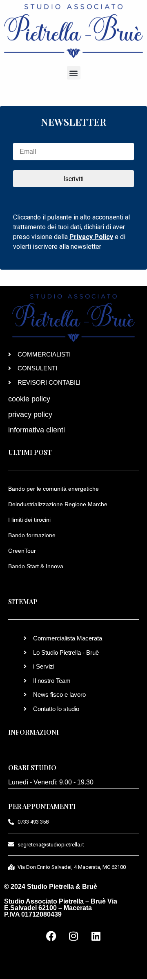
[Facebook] (51, 936)
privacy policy (30, 414)
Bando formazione (32, 535)
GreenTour (22, 550)
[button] (73, 73)
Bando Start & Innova (35, 566)
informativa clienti (36, 430)
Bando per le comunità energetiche (53, 488)
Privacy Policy (91, 237)
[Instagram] (73, 936)
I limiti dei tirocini (29, 519)
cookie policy (29, 399)
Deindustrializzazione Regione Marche (57, 504)
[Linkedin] (96, 936)
